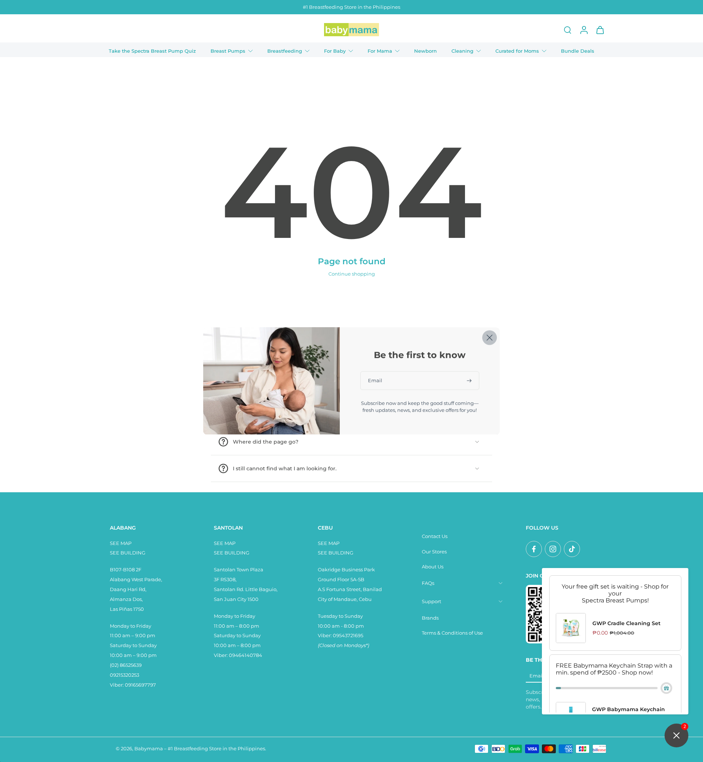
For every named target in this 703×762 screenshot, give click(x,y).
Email (536, 676)
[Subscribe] (470, 380)
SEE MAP (120, 543)
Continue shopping (351, 274)
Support (431, 601)
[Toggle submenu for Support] (500, 601)
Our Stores (434, 551)
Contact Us (434, 536)
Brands (430, 618)
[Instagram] (553, 549)
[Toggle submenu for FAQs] (500, 583)
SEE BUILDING (127, 553)
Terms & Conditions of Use (452, 633)
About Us (432, 566)
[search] (567, 29)
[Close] (489, 337)
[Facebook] (534, 549)
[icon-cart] (600, 29)
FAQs (428, 583)
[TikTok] (572, 549)
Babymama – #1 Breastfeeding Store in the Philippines (199, 748)
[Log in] (584, 29)
